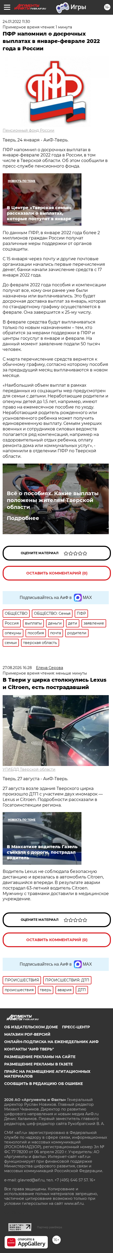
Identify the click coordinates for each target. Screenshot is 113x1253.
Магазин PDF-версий (27, 1034)
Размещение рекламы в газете (38, 1064)
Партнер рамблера (49, 1227)
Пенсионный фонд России (28, 130)
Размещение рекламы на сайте (39, 1056)
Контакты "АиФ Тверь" (29, 1049)
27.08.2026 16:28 (17, 667)
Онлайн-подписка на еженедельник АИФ (51, 1041)
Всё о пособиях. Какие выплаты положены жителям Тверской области (53, 500)
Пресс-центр (76, 1027)
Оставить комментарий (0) (57, 573)
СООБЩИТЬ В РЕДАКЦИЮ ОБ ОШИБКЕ (43, 1083)
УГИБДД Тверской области (29, 769)
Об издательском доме (31, 1027)
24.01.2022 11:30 (16, 21)
